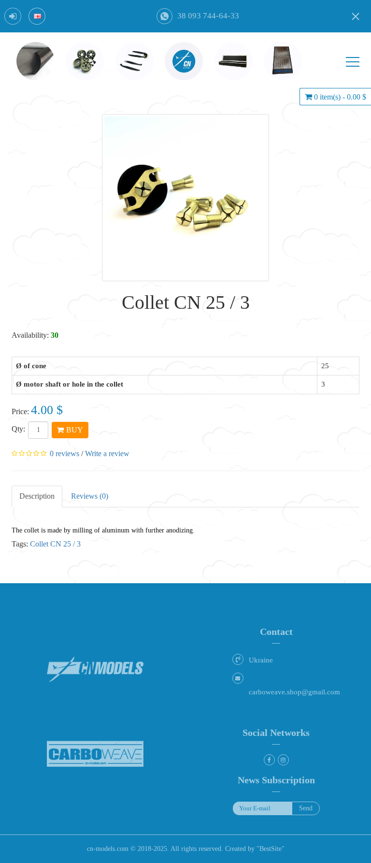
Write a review (107, 453)
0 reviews (64, 453)
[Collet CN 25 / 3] (185, 197)
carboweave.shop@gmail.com (294, 692)
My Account (12, 16)
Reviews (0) (89, 496)
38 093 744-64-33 (208, 15)
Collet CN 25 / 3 (55, 544)
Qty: (18, 429)
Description (37, 496)
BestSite (270, 848)
